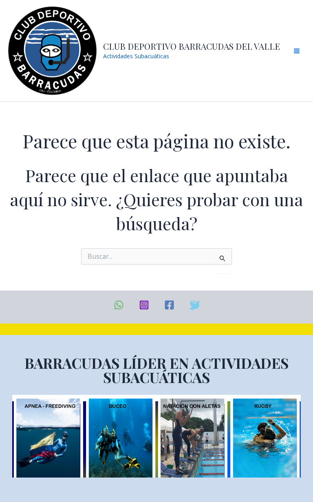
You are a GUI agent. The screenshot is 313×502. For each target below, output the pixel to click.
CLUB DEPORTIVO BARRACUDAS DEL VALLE (191, 46)
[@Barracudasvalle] (194, 305)
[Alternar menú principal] (297, 51)
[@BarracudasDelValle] (169, 305)
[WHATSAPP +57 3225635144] (118, 305)
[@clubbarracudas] (144, 305)
